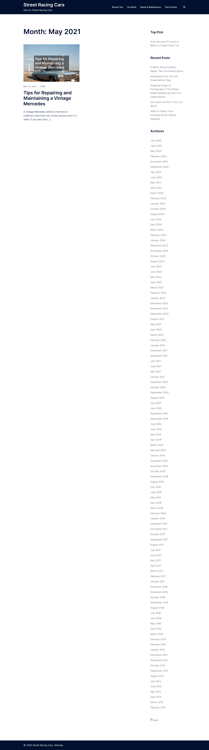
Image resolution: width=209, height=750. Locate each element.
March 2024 (157, 229)
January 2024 (157, 240)
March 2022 (157, 334)
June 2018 (156, 492)
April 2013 (155, 696)
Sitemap (58, 745)
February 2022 (158, 340)
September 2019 (159, 418)
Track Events (171, 7)
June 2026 (156, 145)
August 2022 (157, 319)
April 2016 (155, 628)
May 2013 (155, 691)
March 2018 (156, 508)
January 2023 (157, 298)
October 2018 (157, 471)
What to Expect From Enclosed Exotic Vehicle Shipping (163, 115)
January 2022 (157, 345)
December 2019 (158, 413)
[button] (184, 7)
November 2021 (159, 355)
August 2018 (157, 481)
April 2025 (156, 187)
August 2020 (157, 397)
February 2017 (158, 576)
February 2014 (158, 644)
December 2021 (158, 350)
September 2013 (159, 670)
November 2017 (158, 529)
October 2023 (158, 256)
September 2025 (159, 166)
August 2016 (157, 607)
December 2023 (159, 245)
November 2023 (159, 250)
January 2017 (157, 581)
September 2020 (159, 392)
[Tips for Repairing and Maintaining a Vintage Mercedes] (51, 62)
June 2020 (156, 408)
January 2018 (157, 518)
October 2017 (157, 534)
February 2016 (158, 639)
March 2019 (156, 445)
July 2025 (155, 172)
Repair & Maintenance (150, 7)
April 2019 (155, 439)
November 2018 (159, 466)
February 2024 (158, 235)
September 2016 (159, 602)
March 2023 (157, 287)
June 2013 (156, 686)
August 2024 (157, 214)
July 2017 (155, 550)
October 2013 (157, 665)
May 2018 (155, 497)
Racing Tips (117, 7)
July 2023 (155, 266)
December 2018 (158, 460)
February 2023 (158, 292)
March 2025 (157, 193)
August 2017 (157, 544)
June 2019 (156, 429)
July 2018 (155, 487)
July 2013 (155, 681)
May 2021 (155, 371)
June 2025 (156, 177)
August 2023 (157, 261)
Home (42, 86)
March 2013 (156, 702)
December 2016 (158, 586)
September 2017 (159, 539)
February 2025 (158, 198)
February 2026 (158, 156)
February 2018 (158, 513)
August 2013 (157, 676)
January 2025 (157, 203)
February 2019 (158, 450)
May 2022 (155, 324)
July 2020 (155, 403)
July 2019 (155, 424)
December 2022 (159, 303)
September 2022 (159, 313)
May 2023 (155, 277)
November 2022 (159, 308)
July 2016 (155, 613)
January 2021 (157, 376)
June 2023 (156, 271)
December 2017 (158, 523)
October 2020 (158, 387)
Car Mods (131, 7)
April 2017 (155, 565)
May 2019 (155, 434)
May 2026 (155, 151)
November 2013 (159, 660)
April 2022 (156, 329)
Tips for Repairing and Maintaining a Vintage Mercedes (47, 98)
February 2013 (158, 707)
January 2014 (157, 649)
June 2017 (155, 555)
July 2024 (155, 219)
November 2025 (159, 161)
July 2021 (155, 361)
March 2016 (156, 634)
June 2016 (156, 618)
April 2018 (155, 502)
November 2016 (159, 592)
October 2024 (158, 208)
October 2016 (157, 597)
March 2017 (156, 571)
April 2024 (156, 224)
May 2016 (155, 623)
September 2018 (159, 476)
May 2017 (155, 560)
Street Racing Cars (44, 5)
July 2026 (155, 140)
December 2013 (158, 654)
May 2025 (155, 182)
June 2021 (156, 366)
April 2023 (156, 282)
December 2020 (159, 382)
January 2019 (157, 455)
